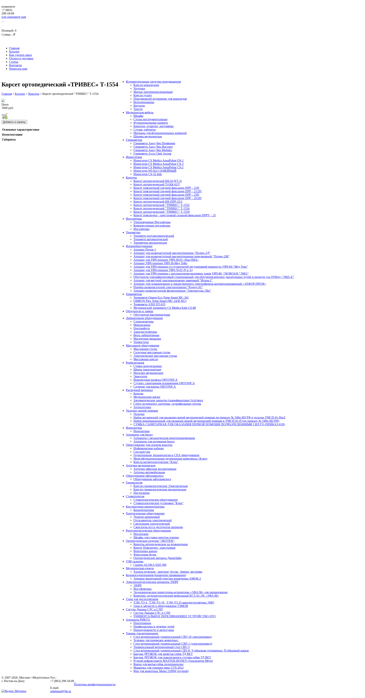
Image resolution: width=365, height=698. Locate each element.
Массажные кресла (145, 359)
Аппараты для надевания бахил (154, 441)
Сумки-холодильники (147, 366)
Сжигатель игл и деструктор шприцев (158, 527)
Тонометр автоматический (150, 239)
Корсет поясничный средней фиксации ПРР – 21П (166, 187)
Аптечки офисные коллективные (154, 468)
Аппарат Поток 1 (144, 249)
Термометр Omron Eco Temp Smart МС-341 (161, 297)
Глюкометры (134, 139)
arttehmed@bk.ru (60, 691)
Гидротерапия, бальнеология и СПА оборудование (166, 455)
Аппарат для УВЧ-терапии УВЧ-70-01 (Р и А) (163, 270)
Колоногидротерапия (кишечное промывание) (156, 575)
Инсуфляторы (142, 588)
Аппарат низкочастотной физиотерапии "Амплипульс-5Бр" (172, 290)
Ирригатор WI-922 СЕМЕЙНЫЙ (154, 170)
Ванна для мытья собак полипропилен (158, 664)
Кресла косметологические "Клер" (155, 462)
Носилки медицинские (148, 373)
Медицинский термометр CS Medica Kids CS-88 (164, 307)
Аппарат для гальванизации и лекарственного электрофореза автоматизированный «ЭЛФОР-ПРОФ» (199, 283)
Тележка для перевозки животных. (156, 640)
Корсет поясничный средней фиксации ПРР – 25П (166, 194)
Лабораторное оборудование (144, 318)
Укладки (138, 414)
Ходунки (139, 88)
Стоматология (135, 496)
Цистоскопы (141, 492)
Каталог (14, 51)
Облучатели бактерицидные (151, 314)
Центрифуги (141, 328)
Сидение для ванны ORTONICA (154, 386)
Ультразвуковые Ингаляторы (152, 222)
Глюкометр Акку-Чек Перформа (154, 143)
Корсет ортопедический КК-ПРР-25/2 (157, 201)
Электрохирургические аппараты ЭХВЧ (152, 582)
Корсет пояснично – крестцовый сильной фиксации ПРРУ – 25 (174, 215)
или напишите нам (14, 16)
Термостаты (141, 342)
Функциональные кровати (150, 122)
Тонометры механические (150, 242)
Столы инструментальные (150, 119)
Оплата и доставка (21, 58)
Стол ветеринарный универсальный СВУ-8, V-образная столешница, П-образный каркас (191, 650)
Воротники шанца (145, 551)
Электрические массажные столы (155, 355)
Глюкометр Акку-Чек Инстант (153, 146)
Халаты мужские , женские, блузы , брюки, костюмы (167, 571)
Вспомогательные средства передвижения (153, 81)
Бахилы (138, 393)
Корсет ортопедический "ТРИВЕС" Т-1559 (161, 211)
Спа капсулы (141, 451)
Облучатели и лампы (139, 311)
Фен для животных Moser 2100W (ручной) (161, 671)
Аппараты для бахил (139, 434)
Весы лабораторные (146, 335)
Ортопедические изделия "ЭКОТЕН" (150, 540)
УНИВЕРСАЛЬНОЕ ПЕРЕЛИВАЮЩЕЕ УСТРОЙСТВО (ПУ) (174, 616)
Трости (138, 109)
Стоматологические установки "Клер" (158, 503)
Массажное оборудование (142, 345)
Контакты (15, 65)
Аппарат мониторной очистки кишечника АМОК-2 (167, 578)
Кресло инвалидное (146, 85)
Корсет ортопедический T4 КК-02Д (156, 184)
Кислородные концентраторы (145, 506)
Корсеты (131, 177)
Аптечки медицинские (141, 465)
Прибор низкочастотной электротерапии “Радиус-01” (168, 287)
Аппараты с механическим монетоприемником (164, 438)
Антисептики (142, 407)
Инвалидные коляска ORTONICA (155, 379)
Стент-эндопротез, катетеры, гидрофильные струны (167, 403)
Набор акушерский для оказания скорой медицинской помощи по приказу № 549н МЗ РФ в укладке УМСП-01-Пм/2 (209, 417)
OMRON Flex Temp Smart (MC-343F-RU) (159, 301)
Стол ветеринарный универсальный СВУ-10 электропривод (172, 636)
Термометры (134, 294)
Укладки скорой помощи (142, 410)
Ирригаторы (134, 157)
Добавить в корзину (14, 122)
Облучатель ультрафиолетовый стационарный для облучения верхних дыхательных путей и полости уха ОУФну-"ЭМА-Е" (213, 277)
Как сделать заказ (20, 55)
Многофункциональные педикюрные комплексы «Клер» (170, 458)
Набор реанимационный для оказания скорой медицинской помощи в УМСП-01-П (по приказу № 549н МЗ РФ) (206, 420)
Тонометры (133, 232)
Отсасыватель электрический (152, 520)
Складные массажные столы (151, 352)
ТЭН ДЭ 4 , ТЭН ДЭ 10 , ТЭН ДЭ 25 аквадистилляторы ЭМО (173, 602)
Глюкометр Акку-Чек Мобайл (152, 150)
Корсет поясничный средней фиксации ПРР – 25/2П (167, 198)
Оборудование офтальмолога (144, 475)
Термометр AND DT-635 (149, 304)
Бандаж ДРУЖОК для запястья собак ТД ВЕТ (163, 654)
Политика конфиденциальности (95, 684)
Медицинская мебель (139, 112)
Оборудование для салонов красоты (149, 444)
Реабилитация (135, 362)
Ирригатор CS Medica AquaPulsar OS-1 (158, 160)
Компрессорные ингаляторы (151, 225)
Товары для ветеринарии (142, 633)
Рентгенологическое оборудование (148, 530)
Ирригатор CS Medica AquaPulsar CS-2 (158, 167)
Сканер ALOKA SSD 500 (149, 564)
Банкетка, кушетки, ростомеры (153, 126)
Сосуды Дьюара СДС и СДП (144, 609)
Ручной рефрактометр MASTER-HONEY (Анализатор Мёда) (173, 660)
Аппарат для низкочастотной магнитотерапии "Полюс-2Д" (171, 253)
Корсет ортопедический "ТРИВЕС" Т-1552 (161, 205)
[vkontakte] (74, 681)
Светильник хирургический (151, 523)
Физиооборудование (139, 246)
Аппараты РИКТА (138, 619)
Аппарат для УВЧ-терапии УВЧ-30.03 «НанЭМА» (166, 259)
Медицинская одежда (140, 568)
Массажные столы (145, 349)
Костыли (139, 105)
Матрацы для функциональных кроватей (160, 133)
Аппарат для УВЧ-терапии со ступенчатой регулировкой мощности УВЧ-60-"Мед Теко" (190, 266)
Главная (14, 48)
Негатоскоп (140, 534)
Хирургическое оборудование (145, 513)
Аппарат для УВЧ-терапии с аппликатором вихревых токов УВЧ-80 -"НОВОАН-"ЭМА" (191, 273)
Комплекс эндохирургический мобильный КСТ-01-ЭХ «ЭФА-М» (176, 595)
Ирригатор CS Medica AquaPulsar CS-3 (158, 163)
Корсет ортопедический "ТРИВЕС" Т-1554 (161, 208)
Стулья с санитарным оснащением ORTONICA (164, 383)
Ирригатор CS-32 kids (147, 174)
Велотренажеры (143, 102)
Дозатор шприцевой (146, 516)
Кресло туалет (142, 95)
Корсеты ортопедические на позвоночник (160, 544)
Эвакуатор (140, 376)
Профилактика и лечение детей (153, 626)
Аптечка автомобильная (149, 472)
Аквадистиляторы (145, 331)
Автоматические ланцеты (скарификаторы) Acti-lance (168, 400)
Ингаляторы (134, 218)
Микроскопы (141, 325)
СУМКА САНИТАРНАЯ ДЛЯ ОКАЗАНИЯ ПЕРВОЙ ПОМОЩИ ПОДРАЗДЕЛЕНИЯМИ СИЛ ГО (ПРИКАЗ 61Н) (209, 424)
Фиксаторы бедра (144, 554)
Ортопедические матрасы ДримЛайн (157, 558)
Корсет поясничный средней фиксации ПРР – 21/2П (167, 191)
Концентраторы (143, 510)
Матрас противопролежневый (153, 91)
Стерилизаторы (143, 321)
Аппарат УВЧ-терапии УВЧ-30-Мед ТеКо (160, 263)
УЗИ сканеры (134, 561)
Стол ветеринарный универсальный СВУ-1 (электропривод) (172, 643)
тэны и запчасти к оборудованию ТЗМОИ (160, 606)
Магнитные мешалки (147, 338)
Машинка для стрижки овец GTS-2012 (158, 667)
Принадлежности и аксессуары (153, 630)
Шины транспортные (147, 369)
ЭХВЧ (137, 585)
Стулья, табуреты (144, 129)
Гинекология (134, 482)
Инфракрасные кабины (148, 448)
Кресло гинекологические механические (159, 489)
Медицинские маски (146, 397)
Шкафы (138, 115)
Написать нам (18, 68)
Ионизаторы (134, 427)
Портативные (142, 623)
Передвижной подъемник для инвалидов (160, 98)
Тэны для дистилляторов (142, 599)
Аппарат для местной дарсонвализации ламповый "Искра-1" (173, 280)
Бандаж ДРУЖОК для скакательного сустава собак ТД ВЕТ (172, 657)
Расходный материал (139, 390)
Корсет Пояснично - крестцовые (154, 547)
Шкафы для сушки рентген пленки (156, 537)
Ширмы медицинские (147, 136)
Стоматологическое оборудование (155, 499)
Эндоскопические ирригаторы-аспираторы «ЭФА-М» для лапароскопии (180, 592)
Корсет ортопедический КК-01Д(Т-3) (157, 181)
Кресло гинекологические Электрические (160, 486)
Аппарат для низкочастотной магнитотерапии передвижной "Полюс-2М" (181, 256)
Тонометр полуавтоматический (153, 235)
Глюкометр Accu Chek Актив (152, 153)
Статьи (13, 61)
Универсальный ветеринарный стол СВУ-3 (161, 647)
